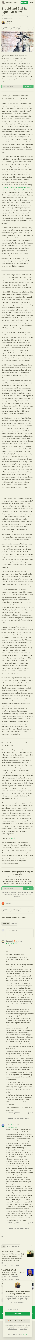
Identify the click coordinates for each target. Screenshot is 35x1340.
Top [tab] (4, 1246)
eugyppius (9, 21)
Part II (12, 838)
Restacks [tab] (14, 923)
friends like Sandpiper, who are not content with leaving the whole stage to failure (16, 188)
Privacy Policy (23, 1329)
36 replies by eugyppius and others (18, 1118)
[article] (17, 1259)
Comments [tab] (6, 923)
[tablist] (9, 924)
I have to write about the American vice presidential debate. (12, 1273)
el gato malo (10, 941)
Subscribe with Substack (18, 1321)
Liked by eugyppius (12, 943)
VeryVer (8, 1125)
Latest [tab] (8, 1246)
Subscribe (24, 2)
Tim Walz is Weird (8, 1270)
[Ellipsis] (32, 940)
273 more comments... (8, 1237)
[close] (29, 1283)
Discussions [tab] (15, 1246)
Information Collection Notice (21, 894)
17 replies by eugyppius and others (18, 1228)
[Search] (32, 1246)
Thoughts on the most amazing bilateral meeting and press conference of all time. (11, 1259)
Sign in (31, 2)
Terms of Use (26, 892)
